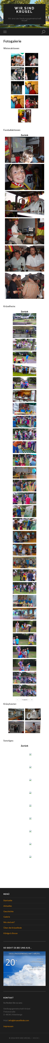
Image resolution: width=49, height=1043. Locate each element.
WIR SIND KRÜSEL (25, 10)
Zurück (24, 135)
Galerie (6, 916)
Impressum (8, 1026)
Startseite (7, 900)
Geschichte (8, 911)
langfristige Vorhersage (24, 984)
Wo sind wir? (9, 922)
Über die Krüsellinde (12, 927)
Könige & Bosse (10, 933)
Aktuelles (7, 906)
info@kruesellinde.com (18, 1020)
